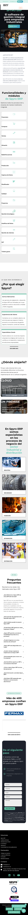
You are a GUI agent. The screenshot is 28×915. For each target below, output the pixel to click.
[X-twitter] (14, 875)
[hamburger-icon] (20, 8)
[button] (11, 279)
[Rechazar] (26, 909)
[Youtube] (18, 875)
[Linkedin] (9, 875)
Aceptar (9, 908)
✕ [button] (25, 904)
